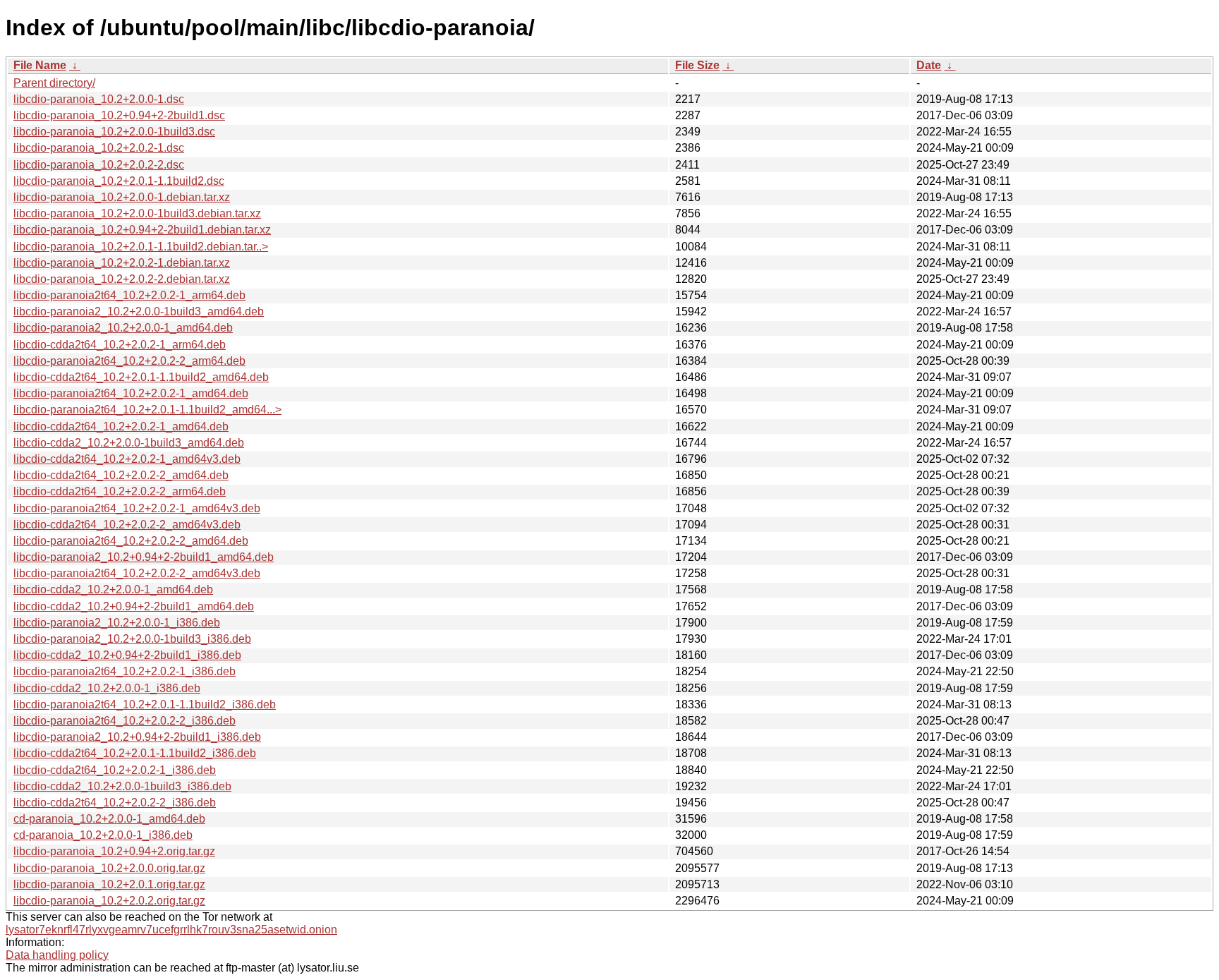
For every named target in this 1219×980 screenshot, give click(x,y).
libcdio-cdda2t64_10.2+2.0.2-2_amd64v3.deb (127, 525)
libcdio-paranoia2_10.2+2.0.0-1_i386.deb (116, 623)
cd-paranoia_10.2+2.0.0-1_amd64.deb (109, 819)
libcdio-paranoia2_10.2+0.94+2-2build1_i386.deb (137, 737)
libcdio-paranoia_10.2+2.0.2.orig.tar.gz (109, 901)
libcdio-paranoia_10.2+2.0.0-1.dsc (98, 99)
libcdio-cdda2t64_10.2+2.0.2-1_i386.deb (114, 770)
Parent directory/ (54, 83)
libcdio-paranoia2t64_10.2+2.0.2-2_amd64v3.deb (136, 573)
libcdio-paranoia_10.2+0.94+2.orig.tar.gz (114, 851)
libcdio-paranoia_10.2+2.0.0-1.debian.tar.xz (121, 197)
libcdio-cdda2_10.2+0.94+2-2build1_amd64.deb (133, 606)
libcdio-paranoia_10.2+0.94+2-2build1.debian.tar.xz (142, 230)
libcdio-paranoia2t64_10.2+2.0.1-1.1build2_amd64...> (147, 410)
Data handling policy (57, 955)
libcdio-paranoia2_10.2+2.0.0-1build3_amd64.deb (138, 311)
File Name (39, 65)
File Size (697, 65)
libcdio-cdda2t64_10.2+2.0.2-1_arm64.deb (119, 345)
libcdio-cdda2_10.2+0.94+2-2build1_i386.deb (127, 655)
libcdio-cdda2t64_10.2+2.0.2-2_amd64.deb (121, 475)
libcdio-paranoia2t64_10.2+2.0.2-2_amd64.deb (130, 541)
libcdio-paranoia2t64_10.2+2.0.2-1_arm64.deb (129, 295)
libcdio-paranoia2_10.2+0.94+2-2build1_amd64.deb (143, 557)
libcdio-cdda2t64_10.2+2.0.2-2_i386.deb (114, 803)
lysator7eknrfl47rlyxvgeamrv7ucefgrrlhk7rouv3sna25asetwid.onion (171, 930)
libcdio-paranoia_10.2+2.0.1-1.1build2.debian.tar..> (140, 247)
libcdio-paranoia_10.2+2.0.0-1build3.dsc (114, 132)
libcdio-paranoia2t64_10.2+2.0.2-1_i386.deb (124, 671)
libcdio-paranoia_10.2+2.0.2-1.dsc (98, 148)
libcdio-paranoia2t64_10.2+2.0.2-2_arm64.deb (129, 361)
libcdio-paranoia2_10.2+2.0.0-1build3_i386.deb (132, 639)
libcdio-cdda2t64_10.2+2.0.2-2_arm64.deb (119, 491)
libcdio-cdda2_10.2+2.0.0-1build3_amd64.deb (128, 443)
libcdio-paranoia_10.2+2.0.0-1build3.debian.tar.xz (137, 213)
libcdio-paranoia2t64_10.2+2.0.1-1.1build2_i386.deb (144, 704)
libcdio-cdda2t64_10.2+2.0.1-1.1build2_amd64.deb (141, 377)
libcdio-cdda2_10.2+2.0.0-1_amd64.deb (113, 589)
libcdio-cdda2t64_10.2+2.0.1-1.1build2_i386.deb (134, 753)
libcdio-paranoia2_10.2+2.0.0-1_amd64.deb (123, 328)
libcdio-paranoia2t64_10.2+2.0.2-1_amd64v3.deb (136, 508)
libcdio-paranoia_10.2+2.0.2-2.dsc (98, 165)
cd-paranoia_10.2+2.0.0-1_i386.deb (103, 835)
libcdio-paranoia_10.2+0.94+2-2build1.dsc (119, 115)
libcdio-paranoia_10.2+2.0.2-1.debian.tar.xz (121, 263)
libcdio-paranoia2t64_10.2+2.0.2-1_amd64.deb (130, 393)
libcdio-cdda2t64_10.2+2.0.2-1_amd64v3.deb (127, 459)
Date (928, 65)
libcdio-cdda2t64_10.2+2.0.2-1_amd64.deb (121, 426)
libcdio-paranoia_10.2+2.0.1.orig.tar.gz (109, 884)
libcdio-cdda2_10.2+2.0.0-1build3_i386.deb (122, 786)
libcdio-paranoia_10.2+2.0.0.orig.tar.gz (109, 868)
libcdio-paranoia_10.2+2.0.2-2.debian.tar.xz (121, 279)
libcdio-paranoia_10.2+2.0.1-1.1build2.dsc (118, 181)
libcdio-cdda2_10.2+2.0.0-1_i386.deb (106, 688)
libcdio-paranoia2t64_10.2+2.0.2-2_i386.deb (124, 721)
